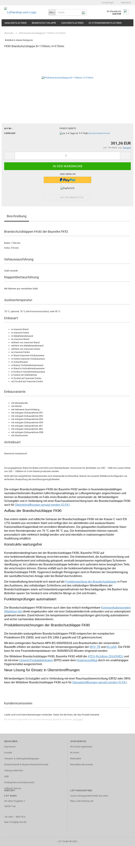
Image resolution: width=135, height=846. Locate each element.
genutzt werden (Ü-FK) (99, 682)
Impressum (10, 746)
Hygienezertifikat (86, 660)
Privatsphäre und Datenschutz (19, 782)
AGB (6, 776)
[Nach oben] (125, 841)
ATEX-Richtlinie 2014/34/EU (105, 656)
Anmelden (78, 719)
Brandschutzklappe (44, 23)
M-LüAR (111, 646)
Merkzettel (125, 2)
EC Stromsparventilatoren (105, 23)
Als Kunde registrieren (81, 746)
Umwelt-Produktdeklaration (36, 660)
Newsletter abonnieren (81, 764)
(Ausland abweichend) (99, 133)
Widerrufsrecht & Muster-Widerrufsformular (26, 764)
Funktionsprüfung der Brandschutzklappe (91, 581)
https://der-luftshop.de (81, 801)
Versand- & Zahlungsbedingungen (21, 758)
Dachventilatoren (72, 23)
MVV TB (95, 646)
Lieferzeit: (10, 133)
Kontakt (8, 752)
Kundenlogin (107, 2)
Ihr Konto (74, 752)
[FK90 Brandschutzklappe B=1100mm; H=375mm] (67, 77)
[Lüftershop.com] (23, 12)
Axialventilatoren (16, 23)
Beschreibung (16, 216)
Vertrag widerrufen (13, 770)
